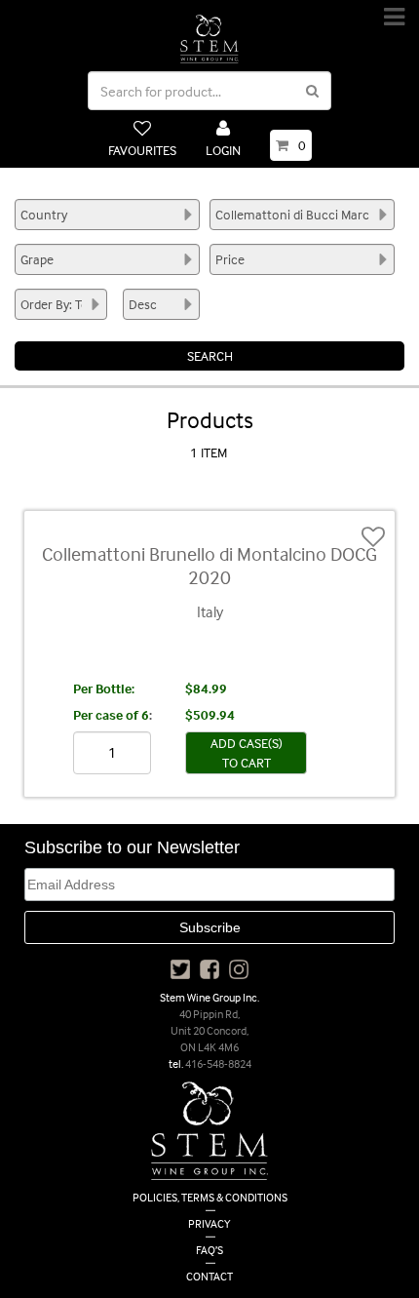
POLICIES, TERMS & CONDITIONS (210, 1197)
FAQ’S (209, 1249)
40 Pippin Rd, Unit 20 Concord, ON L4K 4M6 (209, 1030)
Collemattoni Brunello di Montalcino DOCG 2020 (209, 565)
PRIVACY (209, 1223)
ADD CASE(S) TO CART (246, 752)
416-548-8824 (218, 1063)
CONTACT (209, 1276)
